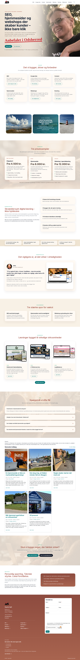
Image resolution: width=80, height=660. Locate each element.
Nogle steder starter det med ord (63, 474)
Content (6, 624)
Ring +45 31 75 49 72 (32, 555)
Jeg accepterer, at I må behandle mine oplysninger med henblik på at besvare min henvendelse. (58, 624)
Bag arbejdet (11, 478)
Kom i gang (58, 98)
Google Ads (23, 622)
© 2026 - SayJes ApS (8, 658)
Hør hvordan (58, 83)
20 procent (34, 515)
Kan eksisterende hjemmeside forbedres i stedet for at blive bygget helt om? (25, 429)
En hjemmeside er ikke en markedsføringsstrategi (15, 474)
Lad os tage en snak (12, 83)
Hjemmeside (23, 624)
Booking (22, 626)
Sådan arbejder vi (24, 628)
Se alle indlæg (72, 446)
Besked (48, 612)
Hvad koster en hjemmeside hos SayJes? (16, 408)
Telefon (48, 607)
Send (48, 631)
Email (60, 602)
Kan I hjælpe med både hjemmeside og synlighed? (18, 423)
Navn (47, 602)
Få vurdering (34, 83)
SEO (5, 622)
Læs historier (7, 653)
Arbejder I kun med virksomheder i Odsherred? (18, 417)
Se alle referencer (40, 382)
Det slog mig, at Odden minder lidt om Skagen (38, 474)
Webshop (7, 626)
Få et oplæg (10, 98)
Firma (60, 607)
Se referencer (17, 46)
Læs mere (10, 376)
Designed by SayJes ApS (71, 658)
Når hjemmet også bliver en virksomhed (15, 516)
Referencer (7, 628)
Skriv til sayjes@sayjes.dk (46, 555)
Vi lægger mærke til (36, 478)
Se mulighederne (35, 98)
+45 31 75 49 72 (8, 614)
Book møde (8, 46)
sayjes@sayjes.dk (8, 616)
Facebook (7, 618)
